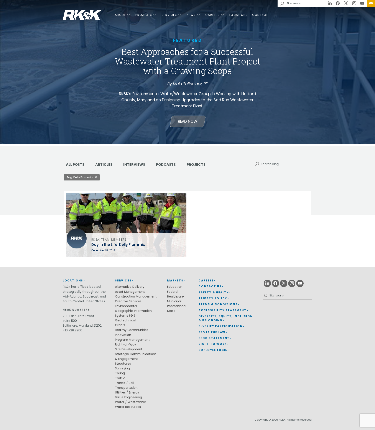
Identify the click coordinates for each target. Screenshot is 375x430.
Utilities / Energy (127, 392)
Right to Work (213, 344)
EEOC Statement (214, 338)
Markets (175, 280)
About (120, 15)
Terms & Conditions (218, 304)
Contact (260, 15)
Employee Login (213, 350)
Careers (212, 15)
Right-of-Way (125, 344)
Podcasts (166, 164)
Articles (103, 164)
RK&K (82, 15)
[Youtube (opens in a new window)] (362, 3)
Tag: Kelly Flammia (80, 177)
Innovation (123, 335)
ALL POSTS (75, 164)
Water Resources (128, 407)
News (191, 15)
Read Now (187, 121)
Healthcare (175, 296)
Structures (123, 363)
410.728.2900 (72, 330)
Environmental (126, 306)
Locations (238, 15)
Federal (172, 291)
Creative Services (128, 301)
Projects (143, 15)
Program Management (132, 339)
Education (174, 286)
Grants (120, 325)
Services (169, 15)
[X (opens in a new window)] (346, 3)
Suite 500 (70, 321)
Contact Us (371, 3)
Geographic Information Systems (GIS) (133, 313)
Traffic (120, 378)
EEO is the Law (212, 332)
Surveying (122, 368)
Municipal (174, 301)
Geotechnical (125, 320)
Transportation (126, 387)
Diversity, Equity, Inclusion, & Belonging (226, 318)
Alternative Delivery (129, 286)
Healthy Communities (131, 330)
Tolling (120, 373)
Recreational (176, 306)
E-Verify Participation (221, 326)
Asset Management (130, 291)
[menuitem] (371, 3)
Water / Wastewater (130, 402)
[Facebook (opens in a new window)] (338, 3)
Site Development (128, 349)
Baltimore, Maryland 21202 (82, 325)
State (171, 311)
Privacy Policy (213, 298)
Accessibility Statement (222, 310)
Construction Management (136, 296)
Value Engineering (128, 397)
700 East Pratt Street (78, 316)
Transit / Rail (124, 383)
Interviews (134, 164)
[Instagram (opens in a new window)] (354, 3)
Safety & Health (214, 292)
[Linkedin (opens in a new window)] (330, 3)
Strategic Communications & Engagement (135, 356)
